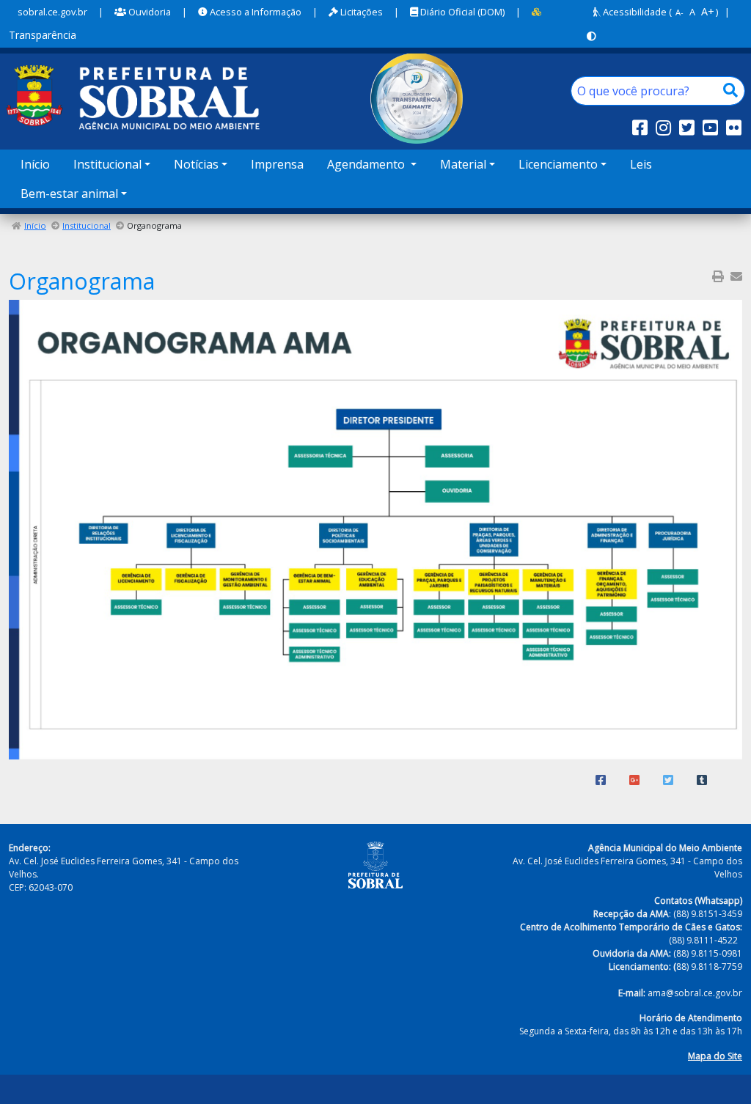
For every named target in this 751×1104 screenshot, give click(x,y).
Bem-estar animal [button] (69, 193)
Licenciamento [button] (558, 164)
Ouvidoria (148, 11)
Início (35, 164)
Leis (641, 164)
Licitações (360, 11)
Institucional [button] (107, 164)
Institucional (86, 225)
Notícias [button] (196, 164)
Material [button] (463, 164)
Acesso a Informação (254, 11)
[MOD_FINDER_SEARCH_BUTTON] (730, 91)
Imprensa (277, 164)
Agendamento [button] (367, 164)
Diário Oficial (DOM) (461, 11)
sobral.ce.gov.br (52, 11)
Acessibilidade (634, 11)
